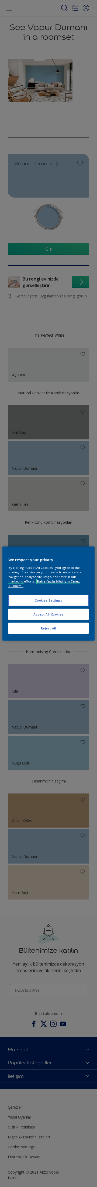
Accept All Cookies (48, 614)
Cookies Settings (48, 600)
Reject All (48, 628)
